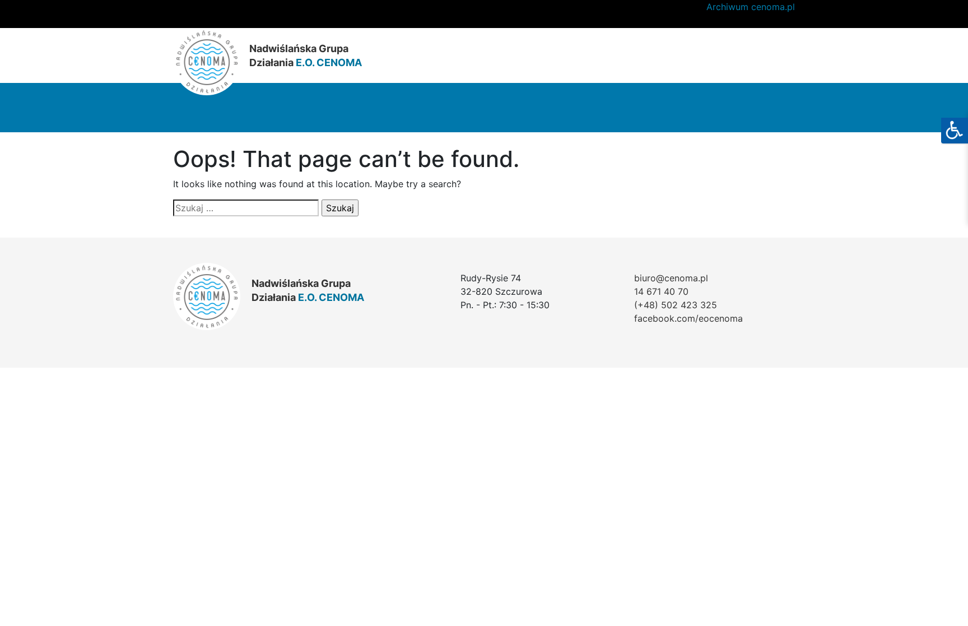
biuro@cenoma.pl (671, 278)
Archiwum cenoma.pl (750, 6)
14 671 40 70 (661, 291)
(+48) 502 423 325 (675, 304)
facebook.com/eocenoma (688, 318)
